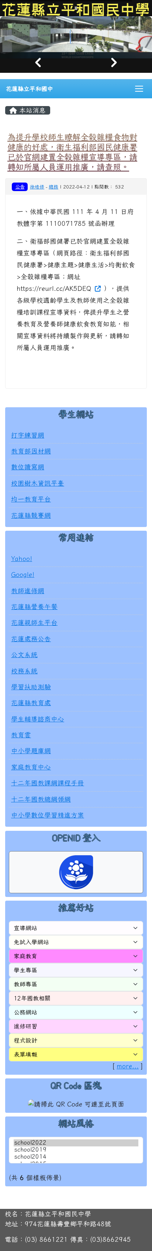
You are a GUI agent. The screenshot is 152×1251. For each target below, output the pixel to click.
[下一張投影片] (114, 62)
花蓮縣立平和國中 (29, 89)
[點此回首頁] (76, 34)
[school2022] (76, 1142)
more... (128, 1066)
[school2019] (76, 1149)
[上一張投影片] (38, 62)
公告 (20, 186)
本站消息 (31, 110)
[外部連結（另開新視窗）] (97, 288)
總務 (53, 186)
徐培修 (37, 186)
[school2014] (76, 1156)
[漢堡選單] (139, 89)
